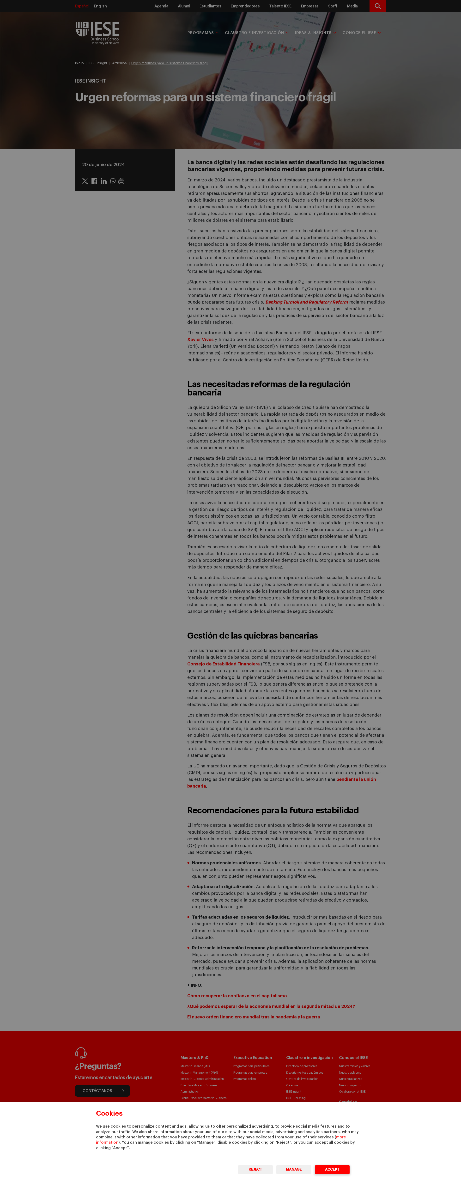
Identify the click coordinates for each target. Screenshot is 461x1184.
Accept (332, 1169)
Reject (255, 1169)
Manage (294, 1169)
